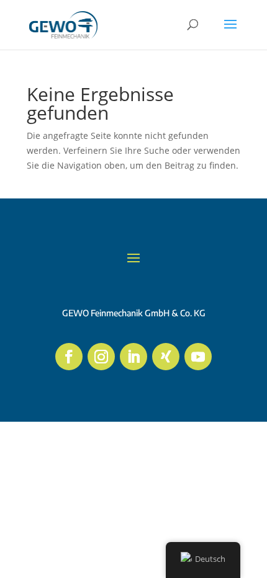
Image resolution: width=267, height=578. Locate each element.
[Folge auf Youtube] (198, 356)
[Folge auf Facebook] (69, 356)
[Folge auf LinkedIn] (133, 356)
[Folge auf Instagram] (101, 356)
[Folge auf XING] (165, 356)
